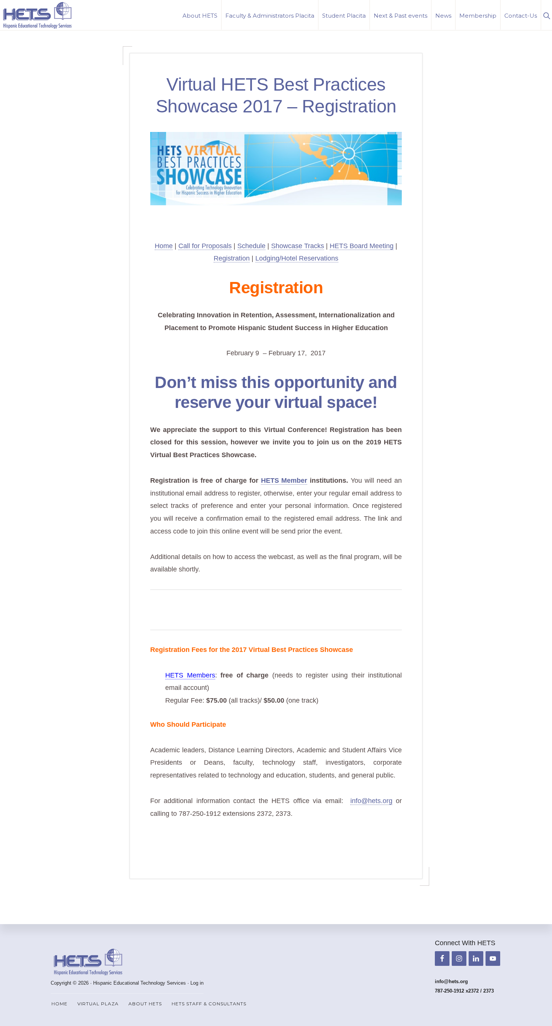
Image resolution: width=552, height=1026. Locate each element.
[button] (546, 15)
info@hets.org (371, 801)
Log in (197, 983)
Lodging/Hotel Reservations (296, 258)
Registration (232, 258)
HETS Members (190, 675)
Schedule (251, 246)
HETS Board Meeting (362, 246)
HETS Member (284, 480)
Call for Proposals (205, 246)
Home (164, 246)
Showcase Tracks (297, 246)
